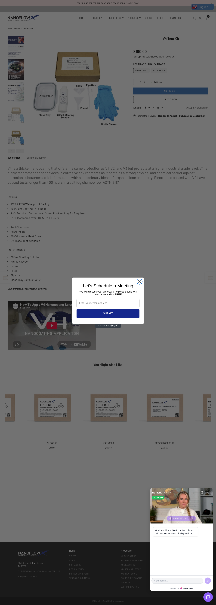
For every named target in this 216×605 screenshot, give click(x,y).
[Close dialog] (139, 281)
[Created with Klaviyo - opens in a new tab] (108, 326)
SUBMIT (108, 313)
